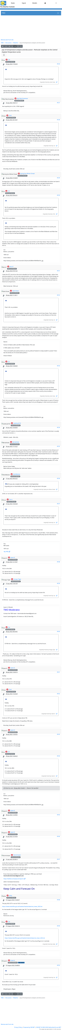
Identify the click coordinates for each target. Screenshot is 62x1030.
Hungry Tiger (17, 579)
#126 (58, 64)
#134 (58, 427)
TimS (10, 115)
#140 (58, 631)
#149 (58, 926)
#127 (58, 103)
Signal (24, 3)
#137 (58, 504)
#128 (58, 120)
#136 (58, 478)
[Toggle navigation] (58, 13)
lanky (10, 895)
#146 (58, 836)
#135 (58, 446)
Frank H (12, 960)
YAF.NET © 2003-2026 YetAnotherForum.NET (48, 1027)
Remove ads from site (7, 40)
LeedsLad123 (17, 423)
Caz (9, 59)
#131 (58, 271)
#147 (58, 859)
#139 (58, 583)
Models (34, 3)
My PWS (6, 551)
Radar (13, 3)
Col (9, 191)
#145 (58, 815)
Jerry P (11, 266)
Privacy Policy (18, 1027)
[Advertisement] (31, 27)
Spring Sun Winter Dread (27, 173)
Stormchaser (17, 855)
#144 (58, 756)
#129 (58, 178)
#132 (58, 295)
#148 (58, 900)
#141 (58, 672)
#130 (58, 195)
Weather (15, 43)
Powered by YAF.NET (29, 1027)
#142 (58, 694)
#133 (58, 366)
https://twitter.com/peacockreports (13, 879)
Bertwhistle (15, 442)
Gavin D (12, 557)
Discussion (8, 43)
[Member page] (45, 3)
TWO (3, 13)
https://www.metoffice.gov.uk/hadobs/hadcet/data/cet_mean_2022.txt (22, 906)
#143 (58, 734)
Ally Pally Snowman (22, 98)
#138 (58, 562)
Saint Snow (15, 291)
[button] (2, 46)
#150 (58, 965)
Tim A (10, 499)
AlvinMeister (16, 474)
